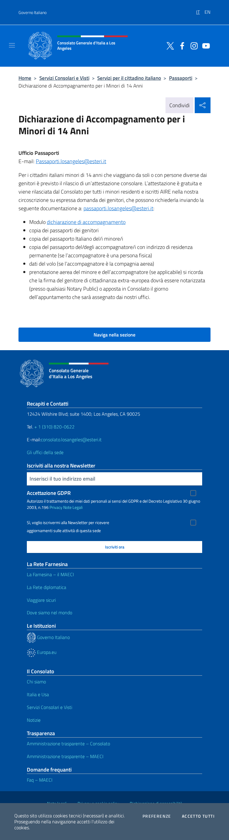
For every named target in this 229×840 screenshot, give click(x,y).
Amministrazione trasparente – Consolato (68, 743)
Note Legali (73, 507)
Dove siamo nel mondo (49, 612)
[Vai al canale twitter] (169, 45)
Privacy (55, 507)
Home (24, 78)
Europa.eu (46, 652)
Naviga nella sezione (114, 334)
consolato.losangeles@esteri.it (71, 439)
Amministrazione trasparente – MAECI (65, 756)
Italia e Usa (38, 694)
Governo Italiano (32, 12)
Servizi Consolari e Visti (64, 78)
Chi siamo (36, 681)
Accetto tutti (198, 816)
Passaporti (180, 78)
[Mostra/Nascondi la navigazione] (12, 45)
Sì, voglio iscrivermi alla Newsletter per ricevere (68, 522)
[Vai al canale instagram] (193, 45)
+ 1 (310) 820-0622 (54, 426)
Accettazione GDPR (49, 493)
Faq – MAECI (39, 779)
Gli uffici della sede (45, 452)
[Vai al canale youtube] (205, 45)
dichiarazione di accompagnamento (86, 222)
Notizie (34, 720)
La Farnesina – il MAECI (50, 574)
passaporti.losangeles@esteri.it (118, 208)
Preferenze (157, 816)
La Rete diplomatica (46, 587)
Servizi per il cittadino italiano (129, 78)
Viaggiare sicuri (41, 600)
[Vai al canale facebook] (181, 45)
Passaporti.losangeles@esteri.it (71, 161)
